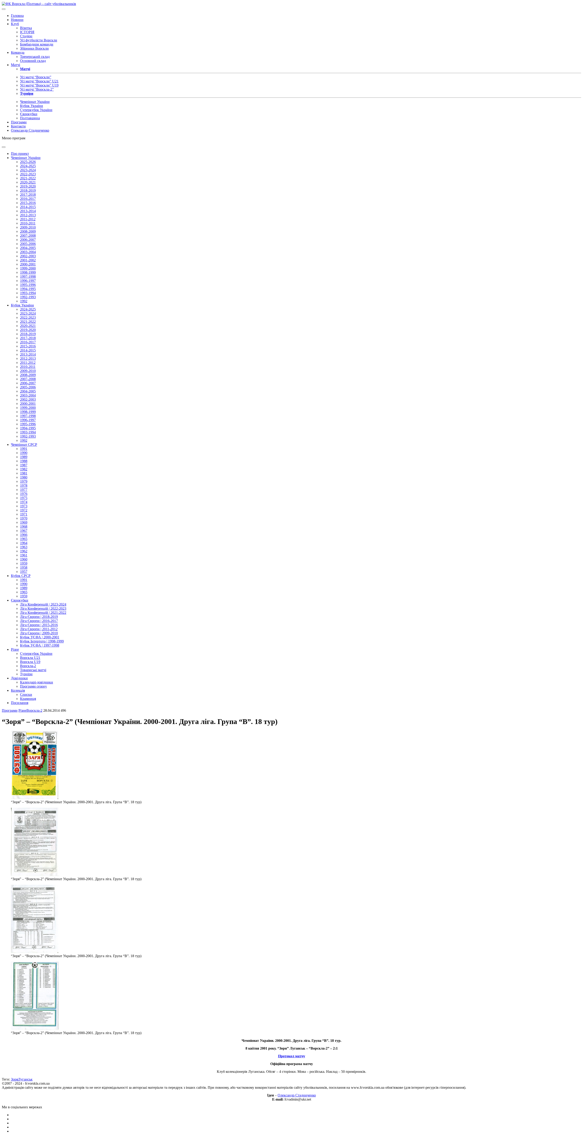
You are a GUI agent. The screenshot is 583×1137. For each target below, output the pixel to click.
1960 (23, 559)
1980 (23, 477)
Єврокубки (28, 114)
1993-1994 (28, 293)
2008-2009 (28, 231)
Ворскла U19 (30, 662)
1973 (23, 506)
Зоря (14, 1079)
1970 (23, 518)
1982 (23, 469)
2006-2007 (28, 240)
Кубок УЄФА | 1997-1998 (39, 645)
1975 (23, 498)
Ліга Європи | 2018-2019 (39, 617)
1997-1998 (28, 276)
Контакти (18, 126)
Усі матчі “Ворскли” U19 (39, 85)
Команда (17, 52)
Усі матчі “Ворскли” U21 (39, 81)
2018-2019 (28, 190)
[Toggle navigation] (3, 9)
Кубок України (31, 106)
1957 (23, 572)
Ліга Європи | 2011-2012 (39, 629)
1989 (23, 457)
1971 (23, 514)
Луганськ (25, 1079)
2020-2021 (28, 182)
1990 (23, 453)
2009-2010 (28, 227)
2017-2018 (28, 194)
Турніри (26, 674)
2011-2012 (28, 219)
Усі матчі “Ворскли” (35, 77)
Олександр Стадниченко (30, 130)
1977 (23, 490)
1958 (23, 567)
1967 (23, 531)
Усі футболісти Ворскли (38, 40)
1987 (23, 465)
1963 (23, 547)
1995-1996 (28, 285)
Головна (17, 16)
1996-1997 (28, 281)
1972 (23, 510)
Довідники (19, 678)
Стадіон (26, 36)
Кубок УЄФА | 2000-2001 (39, 637)
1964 (23, 543)
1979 (23, 481)
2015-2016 (28, 203)
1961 (23, 555)
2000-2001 (28, 264)
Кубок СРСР (21, 576)
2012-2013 (28, 215)
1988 (23, 461)
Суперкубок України (36, 110)
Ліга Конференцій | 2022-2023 (43, 608)
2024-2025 (28, 166)
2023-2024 (28, 170)
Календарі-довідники (36, 682)
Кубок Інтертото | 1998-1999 (42, 641)
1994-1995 (28, 289)
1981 (23, 473)
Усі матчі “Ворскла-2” (37, 89)
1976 (23, 494)
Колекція (18, 690)
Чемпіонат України (35, 102)
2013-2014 (28, 211)
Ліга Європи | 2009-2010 (39, 633)
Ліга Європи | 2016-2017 (39, 621)
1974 (23, 502)
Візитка (26, 28)
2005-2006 (28, 244)
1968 (23, 526)
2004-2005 (28, 248)
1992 (23, 301)
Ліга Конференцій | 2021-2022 (43, 612)
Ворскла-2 (28, 666)
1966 (23, 535)
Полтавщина (30, 118)
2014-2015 (28, 207)
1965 (23, 539)
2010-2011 (28, 223)
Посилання (19, 703)
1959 (23, 563)
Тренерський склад (35, 57)
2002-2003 (28, 256)
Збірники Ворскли (34, 48)
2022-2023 (28, 174)
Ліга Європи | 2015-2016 (39, 625)
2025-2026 (28, 162)
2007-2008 (28, 235)
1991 (23, 449)
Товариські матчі (33, 670)
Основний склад (33, 61)
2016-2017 (28, 199)
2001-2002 (28, 260)
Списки (26, 694)
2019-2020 (28, 186)
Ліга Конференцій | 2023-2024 (43, 604)
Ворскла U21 (30, 658)
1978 (23, 485)
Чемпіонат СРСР (24, 444)
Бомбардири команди (36, 44)
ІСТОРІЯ (27, 32)
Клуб (15, 24)
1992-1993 (28, 297)
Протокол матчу (291, 1056)
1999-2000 (28, 268)
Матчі (15, 65)
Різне (15, 649)
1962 (23, 551)
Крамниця (28, 699)
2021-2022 (28, 178)
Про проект (20, 154)
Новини (17, 20)
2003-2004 (28, 252)
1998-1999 (28, 272)
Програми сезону (33, 686)
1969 (23, 522)
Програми (19, 122)
